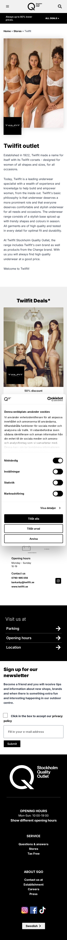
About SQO (33, 872)
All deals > (52, 18)
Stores (18, 31)
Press (33, 894)
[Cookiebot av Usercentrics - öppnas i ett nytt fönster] (48, 399)
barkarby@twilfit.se (22, 582)
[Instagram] (58, 581)
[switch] (58, 471)
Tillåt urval (33, 528)
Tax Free (34, 853)
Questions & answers (33, 844)
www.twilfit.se (19, 586)
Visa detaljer (48, 507)
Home (7, 31)
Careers (33, 889)
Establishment (34, 884)
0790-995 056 (19, 577)
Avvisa (33, 538)
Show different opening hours (34, 820)
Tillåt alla (33, 518)
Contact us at (33, 879)
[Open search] (59, 6)
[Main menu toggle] (7, 6)
